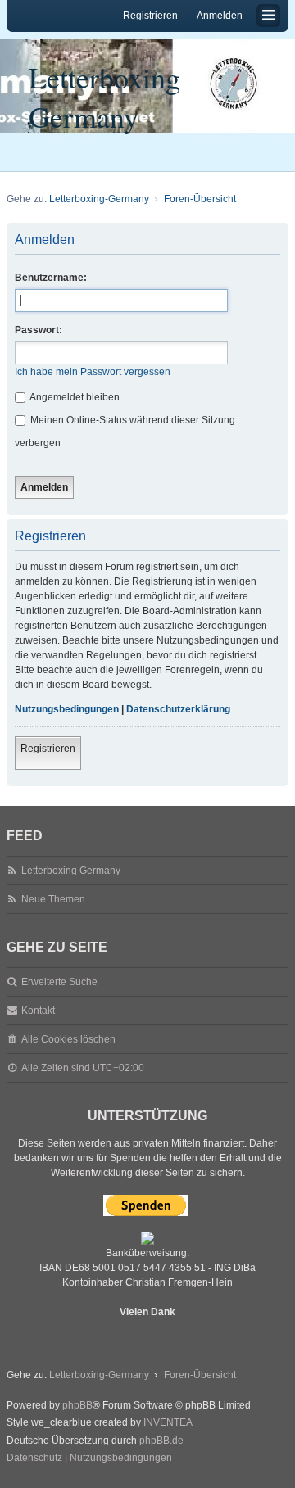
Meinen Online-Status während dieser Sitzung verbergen (125, 431)
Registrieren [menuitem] (150, 15)
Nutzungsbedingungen (67, 709)
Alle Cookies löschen (68, 1039)
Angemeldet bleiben (74, 397)
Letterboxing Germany (104, 96)
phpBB (77, 1405)
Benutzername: (51, 277)
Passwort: (38, 330)
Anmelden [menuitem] (220, 15)
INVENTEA (168, 1422)
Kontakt (38, 1010)
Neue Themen (53, 899)
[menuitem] (34, 1459)
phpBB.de (161, 1440)
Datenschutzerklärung (178, 709)
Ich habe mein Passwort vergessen (92, 372)
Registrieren (47, 748)
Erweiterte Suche (59, 982)
